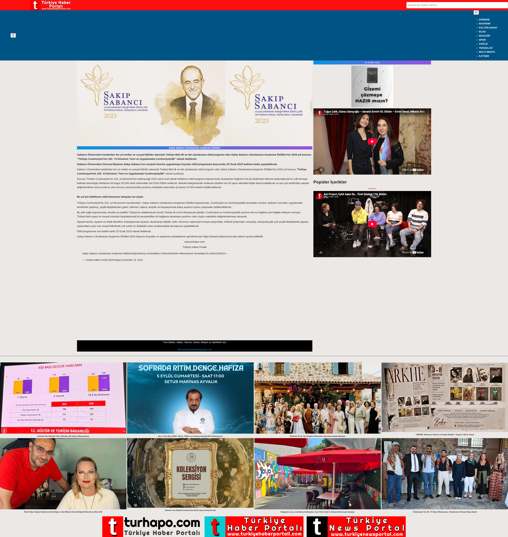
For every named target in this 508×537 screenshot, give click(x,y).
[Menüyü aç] (13, 35)
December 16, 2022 (132, 260)
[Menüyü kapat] (476, 12)
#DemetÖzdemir (170, 253)
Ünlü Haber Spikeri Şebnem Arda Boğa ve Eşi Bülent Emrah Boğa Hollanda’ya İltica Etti (63, 512)
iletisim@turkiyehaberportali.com (194, 349)
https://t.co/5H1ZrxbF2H (213, 253)
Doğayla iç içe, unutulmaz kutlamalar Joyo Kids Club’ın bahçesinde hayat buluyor (318, 512)
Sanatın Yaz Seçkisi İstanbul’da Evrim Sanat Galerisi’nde (190, 510)
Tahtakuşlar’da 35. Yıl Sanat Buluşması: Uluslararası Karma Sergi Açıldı (445, 512)
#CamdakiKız (154, 253)
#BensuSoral (186, 253)
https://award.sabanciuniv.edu (220, 236)
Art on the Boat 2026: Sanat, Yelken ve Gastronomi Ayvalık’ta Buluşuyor (190, 436)
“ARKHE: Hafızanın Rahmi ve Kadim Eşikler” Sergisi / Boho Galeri (444, 434)
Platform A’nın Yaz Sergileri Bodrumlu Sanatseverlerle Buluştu (317, 436)
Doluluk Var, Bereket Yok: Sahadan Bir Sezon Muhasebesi (63, 436)
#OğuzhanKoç (138, 253)
